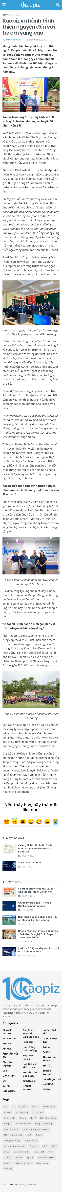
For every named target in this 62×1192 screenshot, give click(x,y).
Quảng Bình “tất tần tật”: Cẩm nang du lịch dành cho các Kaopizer (35, 848)
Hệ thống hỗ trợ (48, 1118)
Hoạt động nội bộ (29, 1057)
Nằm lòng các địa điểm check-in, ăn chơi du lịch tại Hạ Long (37, 918)
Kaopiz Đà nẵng (43, 1123)
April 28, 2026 (26, 910)
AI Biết (35, 1106)
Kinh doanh (29, 1081)
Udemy (8, 1163)
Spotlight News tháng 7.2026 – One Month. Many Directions (37, 890)
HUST (33, 1118)
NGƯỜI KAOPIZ (27, 1087)
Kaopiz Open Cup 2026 (30, 1074)
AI (13, 1106)
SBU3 (6, 1152)
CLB (4, 1070)
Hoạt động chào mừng (30, 1048)
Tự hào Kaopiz (47, 1072)
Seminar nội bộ (22, 1152)
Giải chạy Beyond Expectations (31, 1033)
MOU (29, 1135)
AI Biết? (6, 1043)
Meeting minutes (13, 1135)
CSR (4, 1080)
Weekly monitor (24, 1163)
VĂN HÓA (15, 14)
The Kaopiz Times (49, 1059)
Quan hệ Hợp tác (50, 1040)
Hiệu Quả (28, 1042)
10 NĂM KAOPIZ (6, 1031)
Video (46, 1089)
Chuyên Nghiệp (7, 1064)
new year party (12, 1140)
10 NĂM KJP (9, 1038)
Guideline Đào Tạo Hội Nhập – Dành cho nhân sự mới (35, 904)
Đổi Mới (6, 1086)
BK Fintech (37, 1112)
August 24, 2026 (27, 924)
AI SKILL (6, 1048)
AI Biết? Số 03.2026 (29, 862)
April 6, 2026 (26, 867)
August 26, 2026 (27, 956)
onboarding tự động (14, 1146)
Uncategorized (52, 1079)
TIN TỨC (47, 1065)
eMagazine (9, 1091)
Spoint (30, 1157)
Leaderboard (11, 1129)
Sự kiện (47, 1052)
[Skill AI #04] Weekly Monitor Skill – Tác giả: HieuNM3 (38, 950)
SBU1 (44, 1146)
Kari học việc (13, 39)
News (39, 1135)
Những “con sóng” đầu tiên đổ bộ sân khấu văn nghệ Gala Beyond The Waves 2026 (38, 934)
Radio (46, 1047)
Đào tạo (8, 1168)
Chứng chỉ (9, 1118)
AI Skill (7, 1112)
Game (23, 1118)
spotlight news (46, 1157)
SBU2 (54, 1146)
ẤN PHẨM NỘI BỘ (10, 1055)
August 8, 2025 (27, 856)
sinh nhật (39, 1152)
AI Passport (49, 1106)
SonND (19, 1157)
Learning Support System (35, 1129)
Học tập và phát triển (29, 1065)
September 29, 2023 (36, 39)
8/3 (6, 1106)
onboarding (31, 1140)
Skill (51, 1152)
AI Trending (22, 1112)
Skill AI (7, 1157)
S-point (34, 1146)
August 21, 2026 (27, 896)
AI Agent (23, 1106)
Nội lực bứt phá (49, 1031)
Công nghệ (9, 1075)
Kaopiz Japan (23, 1123)
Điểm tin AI (42, 1163)
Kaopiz (7, 1123)
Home (5, 14)
